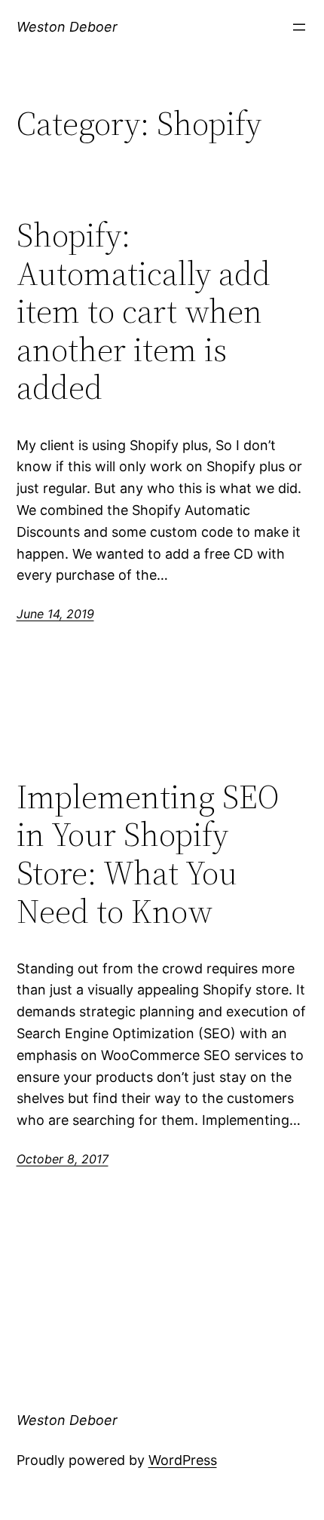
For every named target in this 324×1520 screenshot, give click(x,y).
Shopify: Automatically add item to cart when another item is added (144, 311)
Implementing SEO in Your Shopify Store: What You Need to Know (148, 854)
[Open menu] (299, 27)
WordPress (182, 1460)
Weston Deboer (67, 27)
